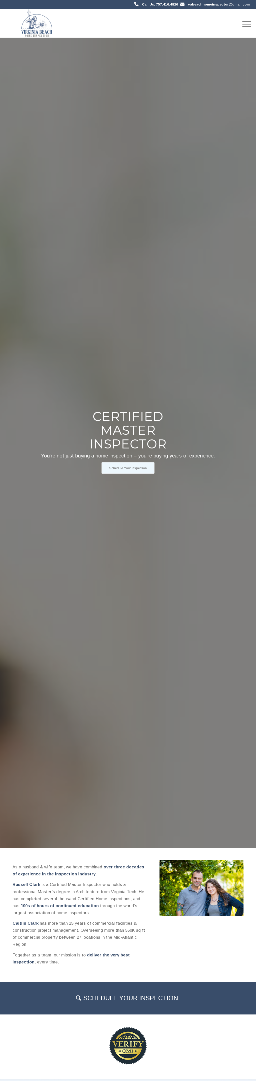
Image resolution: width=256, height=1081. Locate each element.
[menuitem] (245, 23)
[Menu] (245, 23)
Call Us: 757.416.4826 (160, 4)
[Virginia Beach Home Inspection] (36, 23)
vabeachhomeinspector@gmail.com (219, 4)
